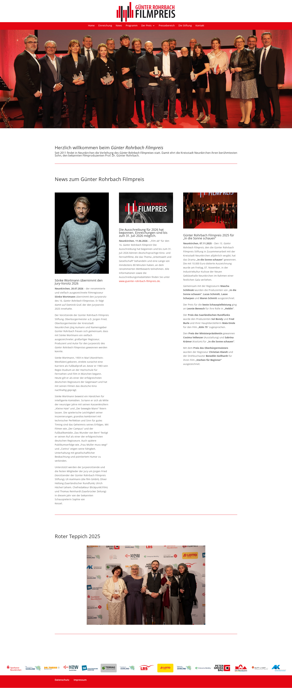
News (119, 25)
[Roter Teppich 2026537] (146, 623)
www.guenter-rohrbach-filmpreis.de (139, 281)
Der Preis (146, 25)
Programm (132, 25)
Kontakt (200, 25)
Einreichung (105, 25)
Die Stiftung (185, 25)
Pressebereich (167, 25)
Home (91, 25)
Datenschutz (62, 679)
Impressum (80, 679)
